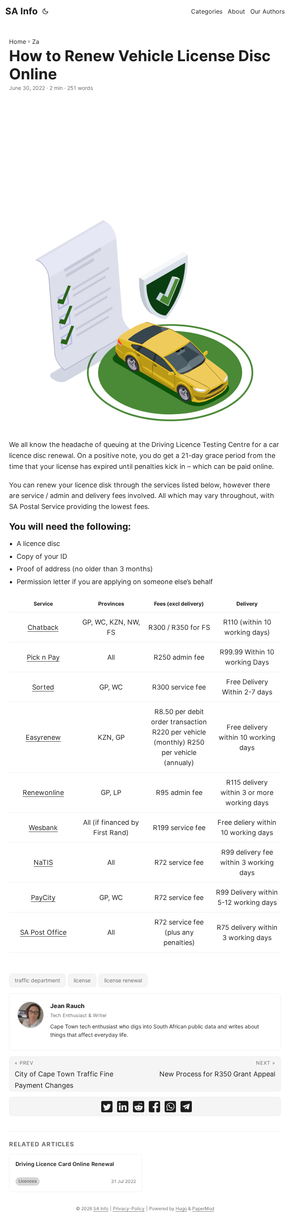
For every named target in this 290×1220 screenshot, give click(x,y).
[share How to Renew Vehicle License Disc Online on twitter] (107, 1108)
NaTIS (43, 862)
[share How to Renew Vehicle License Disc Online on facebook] (154, 1108)
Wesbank (43, 828)
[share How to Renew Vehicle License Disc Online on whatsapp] (170, 1108)
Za (35, 41)
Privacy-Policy (129, 1208)
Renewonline (43, 792)
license (82, 980)
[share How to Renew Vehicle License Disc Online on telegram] (186, 1108)
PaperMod (203, 1208)
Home (17, 41)
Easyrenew (43, 737)
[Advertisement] (145, 153)
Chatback (43, 627)
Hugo (181, 1208)
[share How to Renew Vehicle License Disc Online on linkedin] (122, 1108)
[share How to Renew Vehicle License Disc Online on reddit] (138, 1108)
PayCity (43, 897)
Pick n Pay (43, 657)
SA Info (21, 11)
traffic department (37, 980)
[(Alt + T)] (45, 11)
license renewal (123, 980)
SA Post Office (43, 932)
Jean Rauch (67, 1006)
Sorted (43, 687)
